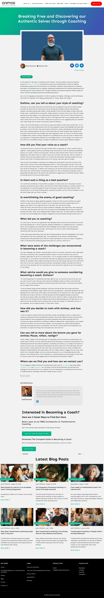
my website (65, 365)
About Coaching (40, 479)
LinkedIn (23, 367)
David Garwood (27, 399)
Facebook (82, 568)
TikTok (29, 367)
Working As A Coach (41, 523)
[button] (72, 65)
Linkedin (81, 570)
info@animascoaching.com (61, 570)
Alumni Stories (26, 77)
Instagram (37, 367)
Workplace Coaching (77, 479)
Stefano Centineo (32, 84)
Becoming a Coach (6, 479)
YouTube (81, 572)
